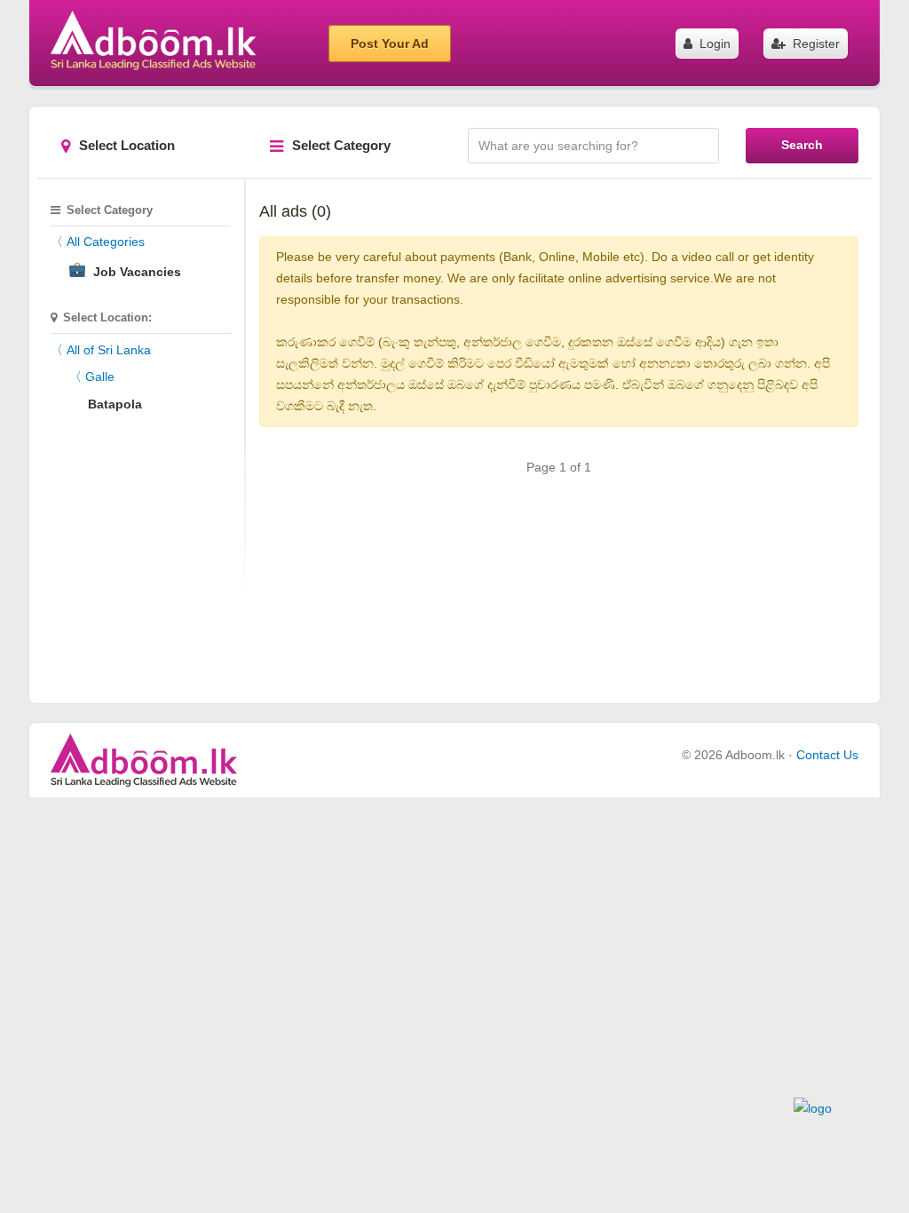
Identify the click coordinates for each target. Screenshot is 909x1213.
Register (814, 43)
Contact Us (827, 755)
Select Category (341, 145)
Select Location (127, 145)
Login (713, 43)
